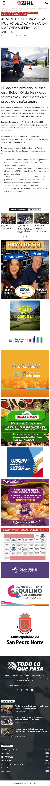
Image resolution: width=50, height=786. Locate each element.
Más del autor (34, 209)
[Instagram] (22, 690)
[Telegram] (20, 41)
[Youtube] (32, 690)
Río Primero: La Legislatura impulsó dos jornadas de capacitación (7, 228)
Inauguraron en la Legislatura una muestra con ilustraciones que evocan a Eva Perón (40, 228)
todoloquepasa (9, 36)
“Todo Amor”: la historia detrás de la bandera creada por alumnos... (30, 718)
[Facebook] (3, 41)
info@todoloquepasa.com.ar (30, 685)
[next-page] (26, 236)
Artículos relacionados (18, 209)
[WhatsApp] (14, 41)
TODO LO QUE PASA (32, 12)
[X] (9, 41)
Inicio (2, 8)
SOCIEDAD (24, 15)
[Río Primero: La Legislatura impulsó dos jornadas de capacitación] (8, 218)
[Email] (26, 41)
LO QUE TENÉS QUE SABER (14, 8)
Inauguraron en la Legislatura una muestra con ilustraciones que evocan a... (31, 731)
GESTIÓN (4, 223)
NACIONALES (6, 771)
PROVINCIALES (6, 15)
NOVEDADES (21, 12)
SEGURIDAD (15, 15)
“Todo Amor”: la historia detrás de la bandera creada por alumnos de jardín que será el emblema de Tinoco (24, 228)
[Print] (31, 41)
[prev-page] (23, 236)
